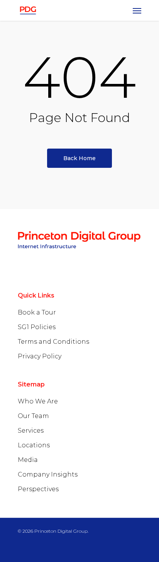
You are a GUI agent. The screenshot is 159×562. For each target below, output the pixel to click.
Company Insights (48, 474)
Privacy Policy (39, 356)
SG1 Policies (37, 327)
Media (28, 459)
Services (31, 430)
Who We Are (38, 401)
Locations (34, 445)
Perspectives (38, 489)
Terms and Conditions (53, 341)
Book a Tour (37, 312)
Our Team (33, 416)
